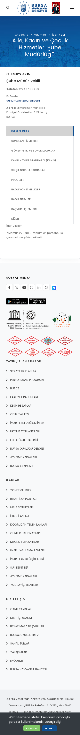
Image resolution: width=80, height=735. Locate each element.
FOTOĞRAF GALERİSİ (24, 440)
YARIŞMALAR (18, 652)
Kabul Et (32, 728)
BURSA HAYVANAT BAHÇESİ (28, 669)
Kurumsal (40, 34)
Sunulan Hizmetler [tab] (24, 141)
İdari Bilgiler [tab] (20, 131)
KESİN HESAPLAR (20, 406)
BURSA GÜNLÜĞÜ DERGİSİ (27, 449)
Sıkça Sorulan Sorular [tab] (28, 170)
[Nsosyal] (53, 287)
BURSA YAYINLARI (21, 466)
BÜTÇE (14, 388)
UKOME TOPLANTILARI (25, 431)
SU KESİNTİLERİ (19, 567)
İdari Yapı (58, 34)
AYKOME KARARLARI (23, 457)
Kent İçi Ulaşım (21, 618)
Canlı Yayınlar (21, 609)
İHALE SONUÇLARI (21, 507)
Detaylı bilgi (53, 722)
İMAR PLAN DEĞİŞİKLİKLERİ (27, 559)
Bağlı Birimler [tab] (21, 199)
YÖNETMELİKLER (20, 490)
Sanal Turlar (20, 643)
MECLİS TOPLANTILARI (24, 542)
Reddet (49, 728)
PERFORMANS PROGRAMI (27, 380)
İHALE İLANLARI (19, 516)
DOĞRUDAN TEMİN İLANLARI (28, 524)
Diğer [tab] (15, 219)
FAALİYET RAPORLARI (24, 397)
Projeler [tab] (17, 180)
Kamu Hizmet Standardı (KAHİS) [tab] (33, 160)
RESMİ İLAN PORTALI (23, 499)
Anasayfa (22, 34)
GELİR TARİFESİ (19, 414)
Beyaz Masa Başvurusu (27, 626)
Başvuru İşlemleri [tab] (24, 209)
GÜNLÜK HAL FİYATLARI (25, 533)
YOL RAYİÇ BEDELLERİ (24, 585)
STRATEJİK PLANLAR (23, 371)
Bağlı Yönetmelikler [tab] (25, 189)
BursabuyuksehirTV (24, 635)
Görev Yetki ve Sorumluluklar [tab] (33, 151)
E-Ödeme (16, 661)
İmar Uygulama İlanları (27, 550)
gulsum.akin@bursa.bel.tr (23, 101)
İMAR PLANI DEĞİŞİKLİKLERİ (27, 423)
